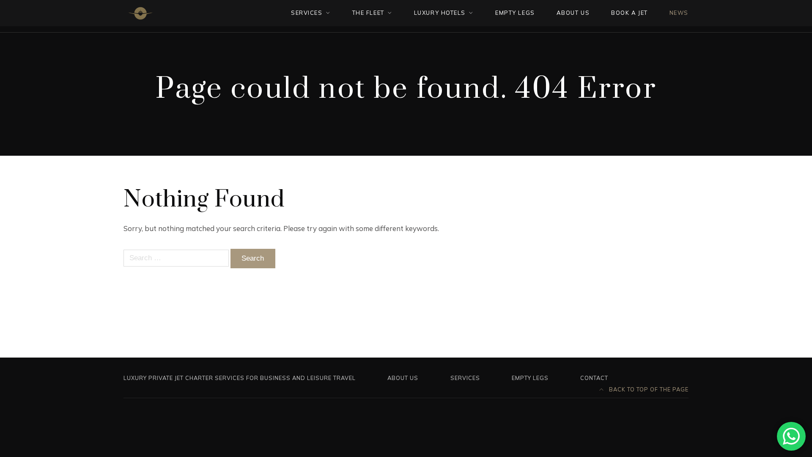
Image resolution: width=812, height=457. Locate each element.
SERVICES (306, 12)
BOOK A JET (629, 12)
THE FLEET (368, 12)
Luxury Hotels (440, 12)
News (679, 12)
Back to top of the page (648, 389)
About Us (402, 377)
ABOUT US (573, 12)
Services (465, 377)
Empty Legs (530, 377)
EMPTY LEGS (515, 12)
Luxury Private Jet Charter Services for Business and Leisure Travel (239, 377)
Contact (594, 377)
